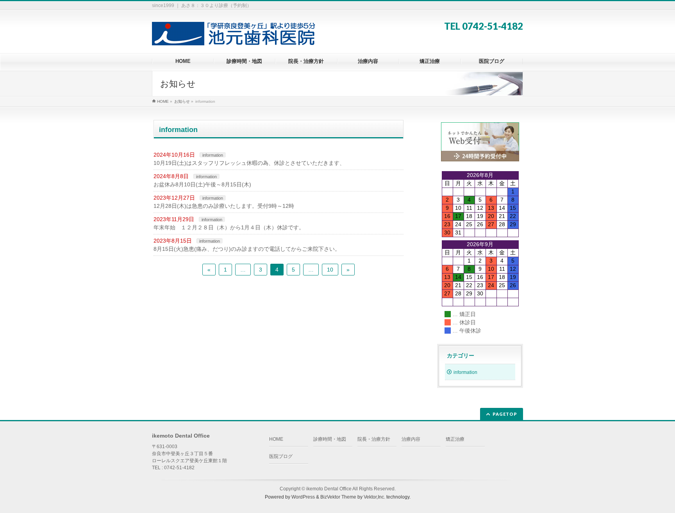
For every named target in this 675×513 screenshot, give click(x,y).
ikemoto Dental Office (329, 489)
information (212, 155)
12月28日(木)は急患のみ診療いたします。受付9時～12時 (224, 206)
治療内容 (411, 439)
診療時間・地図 (329, 439)
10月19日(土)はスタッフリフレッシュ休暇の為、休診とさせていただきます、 (249, 163)
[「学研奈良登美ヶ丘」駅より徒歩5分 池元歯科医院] (234, 36)
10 (330, 269)
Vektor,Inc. (374, 497)
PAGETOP (505, 413)
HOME (276, 439)
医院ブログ (281, 456)
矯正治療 (455, 439)
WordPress (303, 497)
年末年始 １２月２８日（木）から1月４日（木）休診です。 (229, 227)
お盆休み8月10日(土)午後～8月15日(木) (202, 184)
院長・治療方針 (373, 439)
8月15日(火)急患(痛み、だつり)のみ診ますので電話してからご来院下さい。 (247, 249)
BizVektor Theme (338, 497)
